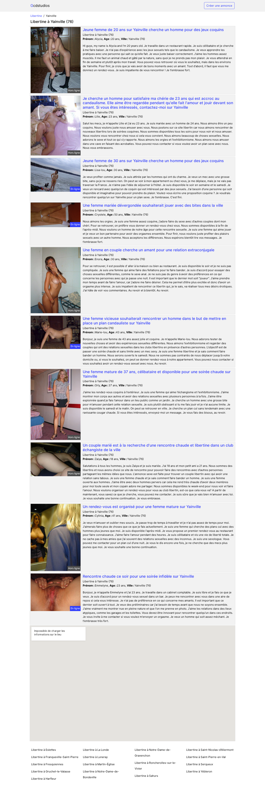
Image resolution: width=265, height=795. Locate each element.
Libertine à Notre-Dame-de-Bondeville (101, 774)
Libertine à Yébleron (199, 771)
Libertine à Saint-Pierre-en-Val (206, 757)
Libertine (36, 16)
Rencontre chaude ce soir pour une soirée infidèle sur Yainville (138, 576)
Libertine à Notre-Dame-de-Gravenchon (153, 752)
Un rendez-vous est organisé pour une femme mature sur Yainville (142, 506)
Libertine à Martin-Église (99, 764)
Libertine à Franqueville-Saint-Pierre (54, 757)
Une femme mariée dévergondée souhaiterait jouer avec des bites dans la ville (153, 205)
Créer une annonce (219, 5)
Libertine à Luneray (95, 757)
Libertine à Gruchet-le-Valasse (50, 771)
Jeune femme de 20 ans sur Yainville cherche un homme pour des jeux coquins (153, 29)
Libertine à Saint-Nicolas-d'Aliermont (209, 749)
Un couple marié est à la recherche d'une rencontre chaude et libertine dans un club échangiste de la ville (158, 447)
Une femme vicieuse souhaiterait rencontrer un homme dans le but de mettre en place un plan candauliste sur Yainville (154, 320)
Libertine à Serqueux (199, 764)
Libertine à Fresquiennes (47, 764)
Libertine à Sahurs (146, 775)
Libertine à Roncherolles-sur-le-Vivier (155, 765)
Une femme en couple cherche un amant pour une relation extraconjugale (148, 250)
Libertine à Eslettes (43, 749)
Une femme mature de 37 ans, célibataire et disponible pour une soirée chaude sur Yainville (157, 374)
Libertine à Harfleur (43, 778)
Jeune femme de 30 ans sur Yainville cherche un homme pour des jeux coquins (153, 160)
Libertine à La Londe (96, 749)
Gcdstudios (40, 5)
